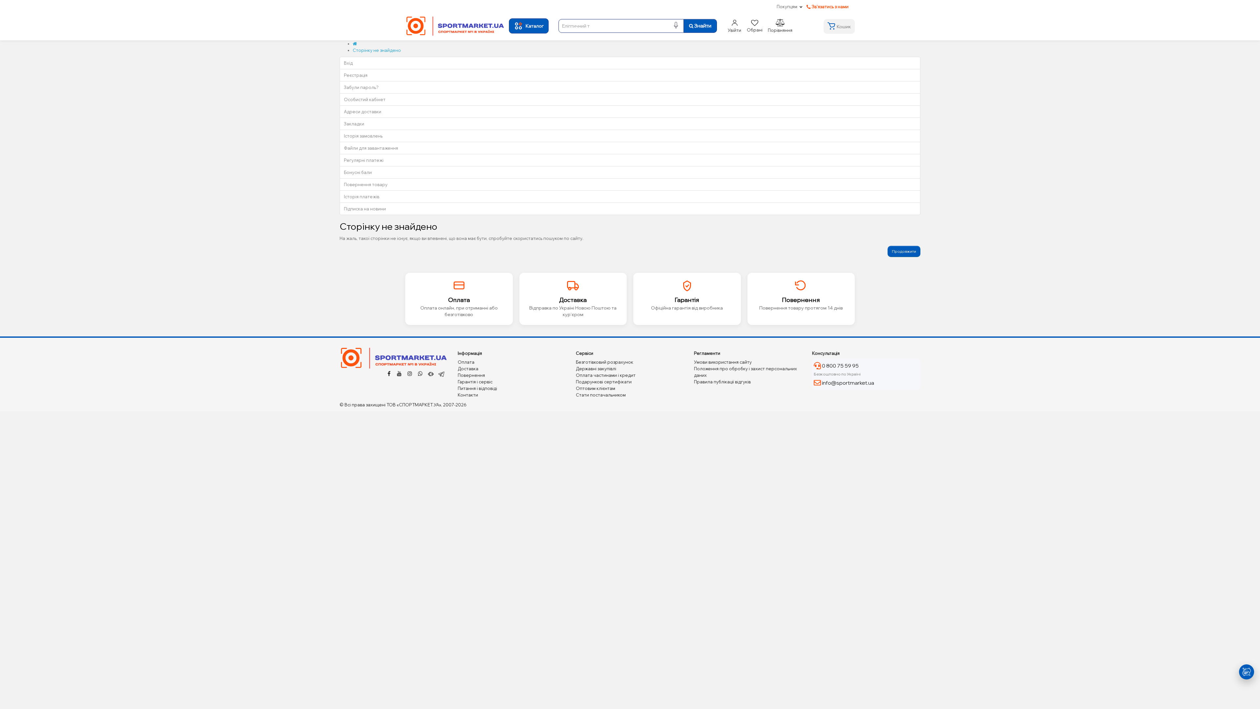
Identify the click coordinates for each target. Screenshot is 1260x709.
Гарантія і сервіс (475, 381)
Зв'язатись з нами (830, 6)
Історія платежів (361, 196)
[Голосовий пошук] (676, 26)
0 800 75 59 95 (840, 365)
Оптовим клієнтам (595, 388)
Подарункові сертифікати (604, 381)
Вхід (348, 63)
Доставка (468, 368)
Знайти (702, 26)
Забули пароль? (361, 87)
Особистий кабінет (365, 99)
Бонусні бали (358, 172)
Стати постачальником (601, 394)
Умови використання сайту (723, 362)
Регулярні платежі (364, 160)
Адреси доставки (362, 111)
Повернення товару (366, 184)
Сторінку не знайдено (377, 50)
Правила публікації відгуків (722, 381)
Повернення (471, 375)
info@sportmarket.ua (847, 382)
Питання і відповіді (477, 388)
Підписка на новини (365, 208)
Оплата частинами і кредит (606, 375)
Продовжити (904, 251)
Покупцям (787, 6)
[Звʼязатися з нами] (1246, 671)
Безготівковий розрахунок (604, 362)
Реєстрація (356, 75)
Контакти (468, 394)
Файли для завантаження (371, 148)
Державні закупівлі (596, 368)
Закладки (354, 123)
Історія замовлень (363, 136)
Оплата (466, 362)
